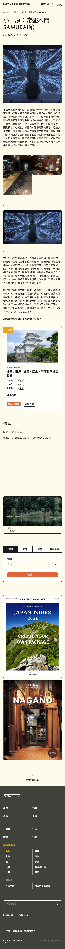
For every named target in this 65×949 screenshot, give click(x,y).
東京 (21, 380)
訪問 (5, 837)
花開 (8, 867)
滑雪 (34, 816)
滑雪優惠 (54, 549)
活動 (8, 851)
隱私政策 (17, 930)
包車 (25, 549)
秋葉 (8, 872)
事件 (8, 856)
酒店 (5, 816)
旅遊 (10, 549)
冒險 (37, 856)
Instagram (23, 914)
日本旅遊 (10, 886)
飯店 (39, 549)
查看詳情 (29, 404)
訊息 (34, 837)
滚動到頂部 (32, 779)
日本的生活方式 (42, 886)
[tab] (10, 549)
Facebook (8, 914)
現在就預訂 (13, 404)
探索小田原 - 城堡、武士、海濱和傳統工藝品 (32, 373)
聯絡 (8, 930)
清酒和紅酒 (40, 867)
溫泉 (37, 851)
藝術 (37, 872)
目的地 (6, 829)
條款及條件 (30, 930)
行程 (34, 829)
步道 (37, 861)
